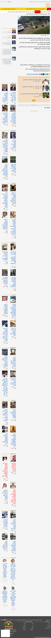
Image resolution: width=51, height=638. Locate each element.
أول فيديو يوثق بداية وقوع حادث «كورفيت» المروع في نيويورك (5, 523)
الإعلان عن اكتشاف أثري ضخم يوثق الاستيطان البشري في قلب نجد (5, 280)
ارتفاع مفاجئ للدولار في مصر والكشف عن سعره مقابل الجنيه (13, 382)
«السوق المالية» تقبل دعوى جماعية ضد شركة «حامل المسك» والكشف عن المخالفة (5, 361)
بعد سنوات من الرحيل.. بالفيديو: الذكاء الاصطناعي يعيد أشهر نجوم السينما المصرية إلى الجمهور (13, 198)
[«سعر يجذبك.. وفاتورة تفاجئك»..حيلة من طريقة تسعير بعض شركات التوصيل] (13, 352)
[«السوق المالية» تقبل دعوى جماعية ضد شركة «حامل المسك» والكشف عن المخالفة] (5, 352)
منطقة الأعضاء (45, 1)
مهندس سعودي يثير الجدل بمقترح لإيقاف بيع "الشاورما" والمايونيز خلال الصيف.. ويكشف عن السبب (13, 439)
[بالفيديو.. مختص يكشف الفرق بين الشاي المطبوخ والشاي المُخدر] (13, 405)
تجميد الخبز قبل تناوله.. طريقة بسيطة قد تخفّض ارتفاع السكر (13, 332)
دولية (42, 11)
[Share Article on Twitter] (43, 74)
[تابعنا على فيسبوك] (5, 1)
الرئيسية (48, 11)
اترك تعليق (34, 105)
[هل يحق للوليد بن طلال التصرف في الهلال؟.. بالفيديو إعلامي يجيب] (13, 135)
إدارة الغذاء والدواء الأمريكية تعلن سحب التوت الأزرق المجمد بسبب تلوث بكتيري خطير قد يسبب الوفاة (5, 334)
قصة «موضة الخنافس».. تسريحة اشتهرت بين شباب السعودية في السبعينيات (5, 255)
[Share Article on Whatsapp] (45, 74)
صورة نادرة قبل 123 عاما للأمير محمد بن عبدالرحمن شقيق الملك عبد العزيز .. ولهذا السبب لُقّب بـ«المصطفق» (13, 258)
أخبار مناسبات (13, 454)
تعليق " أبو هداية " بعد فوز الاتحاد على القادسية (32, 86)
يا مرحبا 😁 (9, 32)
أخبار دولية (13, 83)
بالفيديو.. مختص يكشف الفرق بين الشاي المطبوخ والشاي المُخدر (13, 413)
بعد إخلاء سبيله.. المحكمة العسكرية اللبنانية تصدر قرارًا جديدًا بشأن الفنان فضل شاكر (5, 224)
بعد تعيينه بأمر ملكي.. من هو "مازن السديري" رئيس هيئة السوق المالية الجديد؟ (5, 494)
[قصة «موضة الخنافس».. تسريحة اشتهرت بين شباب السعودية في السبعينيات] (5, 247)
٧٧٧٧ (11, 47)
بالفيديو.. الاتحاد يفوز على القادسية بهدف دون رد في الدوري (31, 94)
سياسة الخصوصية (32, 1)
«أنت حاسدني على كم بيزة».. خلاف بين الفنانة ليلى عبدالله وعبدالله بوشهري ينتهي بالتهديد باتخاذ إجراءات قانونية (5, 200)
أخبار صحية (14, 295)
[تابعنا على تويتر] (7, 1)
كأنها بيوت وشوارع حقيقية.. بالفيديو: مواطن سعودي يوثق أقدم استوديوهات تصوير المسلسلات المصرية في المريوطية (13, 226)
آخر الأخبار (45, 11)
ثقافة (29, 11)
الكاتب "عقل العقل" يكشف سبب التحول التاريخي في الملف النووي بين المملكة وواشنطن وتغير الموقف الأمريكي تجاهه (13, 598)
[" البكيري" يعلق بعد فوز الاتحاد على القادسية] (46, 81)
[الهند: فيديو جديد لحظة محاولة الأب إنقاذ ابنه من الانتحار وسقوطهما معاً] (13, 159)
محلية (25, 625)
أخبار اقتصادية (13, 347)
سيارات (13, 11)
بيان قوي (9, 37)
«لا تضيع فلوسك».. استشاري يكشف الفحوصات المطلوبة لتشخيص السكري (5, 309)
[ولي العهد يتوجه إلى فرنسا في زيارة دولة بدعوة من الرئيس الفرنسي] (13, 458)
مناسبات (16, 11)
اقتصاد (24, 11)
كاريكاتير (24, 626)
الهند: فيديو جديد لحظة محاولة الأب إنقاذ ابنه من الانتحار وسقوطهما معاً (13, 168)
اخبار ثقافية (13, 242)
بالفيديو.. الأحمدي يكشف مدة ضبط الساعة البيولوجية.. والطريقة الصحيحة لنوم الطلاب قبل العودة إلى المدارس (13, 310)
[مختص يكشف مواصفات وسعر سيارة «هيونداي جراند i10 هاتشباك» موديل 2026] (13, 536)
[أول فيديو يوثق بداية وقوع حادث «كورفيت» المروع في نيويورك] (5, 515)
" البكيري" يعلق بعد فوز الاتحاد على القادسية (32, 79)
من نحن (49, 1)
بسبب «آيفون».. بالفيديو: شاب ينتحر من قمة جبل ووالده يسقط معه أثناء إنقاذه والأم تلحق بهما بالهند (5, 170)
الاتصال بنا (40, 1)
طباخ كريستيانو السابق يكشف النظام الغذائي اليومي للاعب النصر (5, 438)
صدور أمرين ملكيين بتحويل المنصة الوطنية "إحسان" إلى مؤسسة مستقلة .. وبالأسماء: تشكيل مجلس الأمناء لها (5, 470)
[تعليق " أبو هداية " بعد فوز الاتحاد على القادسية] (46, 88)
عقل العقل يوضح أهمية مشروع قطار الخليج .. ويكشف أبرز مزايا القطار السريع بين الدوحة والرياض (4, 596)
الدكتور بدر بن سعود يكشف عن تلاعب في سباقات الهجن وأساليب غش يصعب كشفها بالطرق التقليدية (4, 570)
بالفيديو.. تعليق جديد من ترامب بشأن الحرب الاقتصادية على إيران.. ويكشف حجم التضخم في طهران (13, 118)
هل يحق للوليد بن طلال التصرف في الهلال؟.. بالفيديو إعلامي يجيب (13, 143)
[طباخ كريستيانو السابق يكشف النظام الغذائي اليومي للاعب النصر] (5, 429)
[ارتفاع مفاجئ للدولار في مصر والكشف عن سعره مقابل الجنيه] (13, 374)
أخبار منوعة (13, 130)
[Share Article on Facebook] (41, 74)
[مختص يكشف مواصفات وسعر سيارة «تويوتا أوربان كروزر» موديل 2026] (13, 515)
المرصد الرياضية (37, 11)
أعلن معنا (37, 1)
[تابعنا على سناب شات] (2, 1)
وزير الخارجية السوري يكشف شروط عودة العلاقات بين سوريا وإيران (5, 96)
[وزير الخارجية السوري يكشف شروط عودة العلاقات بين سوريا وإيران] (5, 87)
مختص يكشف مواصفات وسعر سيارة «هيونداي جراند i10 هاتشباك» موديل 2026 (13, 546)
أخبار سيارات (13, 510)
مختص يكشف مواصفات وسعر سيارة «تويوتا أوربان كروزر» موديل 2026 (13, 524)
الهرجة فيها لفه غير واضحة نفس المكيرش (7, 44)
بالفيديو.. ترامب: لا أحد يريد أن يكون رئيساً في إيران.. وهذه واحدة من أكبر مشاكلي (13, 96)
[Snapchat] (49, 74)
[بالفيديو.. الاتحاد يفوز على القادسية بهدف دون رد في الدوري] (46, 95)
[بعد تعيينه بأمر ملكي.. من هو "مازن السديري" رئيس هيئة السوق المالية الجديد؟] (5, 485)
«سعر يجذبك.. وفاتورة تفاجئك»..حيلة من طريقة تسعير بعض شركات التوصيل (13, 361)
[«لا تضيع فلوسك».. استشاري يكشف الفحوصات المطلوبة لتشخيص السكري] (5, 299)
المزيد (34, 100)
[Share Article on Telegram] (47, 74)
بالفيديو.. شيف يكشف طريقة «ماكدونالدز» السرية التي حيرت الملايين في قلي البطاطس (5, 415)
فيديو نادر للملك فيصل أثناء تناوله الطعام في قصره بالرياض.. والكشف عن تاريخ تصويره (13, 282)
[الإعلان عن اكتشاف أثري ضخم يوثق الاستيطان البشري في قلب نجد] (5, 272)
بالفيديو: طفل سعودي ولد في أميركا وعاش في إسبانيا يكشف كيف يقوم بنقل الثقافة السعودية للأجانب (5, 145)
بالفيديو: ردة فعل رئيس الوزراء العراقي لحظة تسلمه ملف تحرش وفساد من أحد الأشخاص (5, 117)
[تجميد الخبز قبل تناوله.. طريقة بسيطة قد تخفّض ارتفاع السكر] (13, 323)
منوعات (33, 11)
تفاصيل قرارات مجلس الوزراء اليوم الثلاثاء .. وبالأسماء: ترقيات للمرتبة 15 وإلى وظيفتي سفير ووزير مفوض (13, 496)
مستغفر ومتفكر (9, 35)
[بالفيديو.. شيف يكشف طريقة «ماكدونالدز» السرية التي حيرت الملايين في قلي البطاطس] (5, 405)
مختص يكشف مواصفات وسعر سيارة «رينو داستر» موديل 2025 (5, 544)
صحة (26, 11)
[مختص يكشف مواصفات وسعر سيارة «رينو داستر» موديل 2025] (5, 536)
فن (30, 11)
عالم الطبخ (20, 11)
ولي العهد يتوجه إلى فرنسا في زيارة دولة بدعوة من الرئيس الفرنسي (14, 466)
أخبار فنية (14, 183)
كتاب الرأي (10, 11)
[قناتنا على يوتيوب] (4, 1)
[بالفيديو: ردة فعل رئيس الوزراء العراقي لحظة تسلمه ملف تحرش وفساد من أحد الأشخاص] (5, 108)
